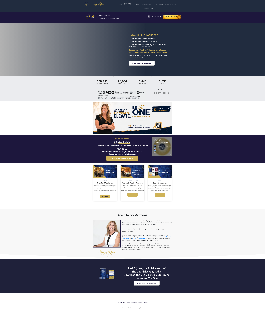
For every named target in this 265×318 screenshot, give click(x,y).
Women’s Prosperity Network (139, 238)
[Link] (155, 93)
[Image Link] (172, 17)
